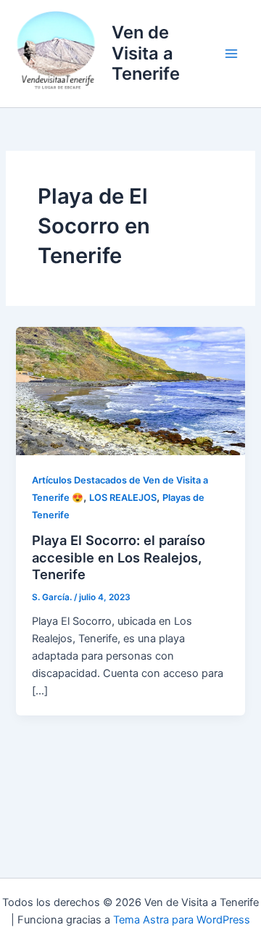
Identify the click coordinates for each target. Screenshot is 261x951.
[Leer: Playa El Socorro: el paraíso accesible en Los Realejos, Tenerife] (130, 389)
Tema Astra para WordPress (181, 919)
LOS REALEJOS (123, 497)
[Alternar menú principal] (231, 53)
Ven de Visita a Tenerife (146, 53)
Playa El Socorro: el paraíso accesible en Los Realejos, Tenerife (118, 557)
